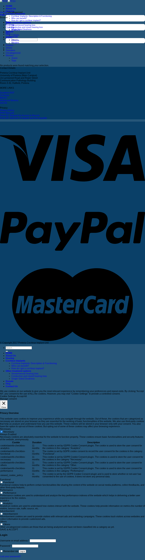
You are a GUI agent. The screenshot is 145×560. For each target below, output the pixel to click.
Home (3, 12)
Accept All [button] (22, 396)
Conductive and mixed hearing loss (27, 27)
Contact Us (12, 37)
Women (9, 55)
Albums (15, 40)
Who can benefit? (19, 18)
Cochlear (4, 95)
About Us (11, 8)
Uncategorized (13, 53)
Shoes (9, 48)
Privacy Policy (7, 110)
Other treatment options (18, 22)
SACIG (3, 103)
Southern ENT (7, 92)
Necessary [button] (5, 429)
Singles (15, 42)
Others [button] (3, 521)
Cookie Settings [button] (8, 396)
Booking (10, 25)
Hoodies (15, 30)
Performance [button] (6, 490)
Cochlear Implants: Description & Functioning (31, 16)
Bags (8, 22)
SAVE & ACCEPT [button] (9, 529)
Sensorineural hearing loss (23, 25)
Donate (9, 381)
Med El (3, 98)
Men (8, 32)
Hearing (10, 358)
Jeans (14, 58)
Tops (13, 60)
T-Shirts (15, 35)
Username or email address (14, 540)
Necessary (8, 432)
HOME (9, 6)
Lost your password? (10, 556)
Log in (22, 551)
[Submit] (7, 351)
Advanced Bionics (9, 100)
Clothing (10, 27)
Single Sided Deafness (21, 29)
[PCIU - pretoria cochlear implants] (8, 1)
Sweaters (10, 50)
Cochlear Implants (15, 14)
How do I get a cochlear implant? (26, 20)
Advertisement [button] (7, 511)
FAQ (8, 34)
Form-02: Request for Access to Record (19, 115)
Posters (9, 45)
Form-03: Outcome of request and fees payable (23, 118)
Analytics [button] (4, 500)
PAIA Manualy (7, 113)
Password (5, 546)
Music (9, 37)
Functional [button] (5, 479)
